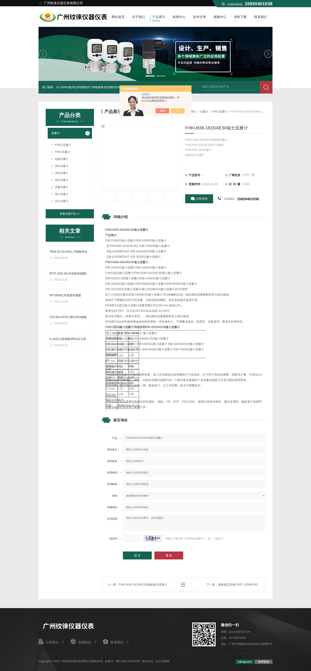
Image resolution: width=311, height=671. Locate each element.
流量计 (55, 133)
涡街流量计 (61, 165)
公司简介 (52, 642)
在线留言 (84, 642)
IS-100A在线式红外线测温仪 (73, 87)
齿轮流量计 (61, 179)
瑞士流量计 (61, 194)
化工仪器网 (162, 661)
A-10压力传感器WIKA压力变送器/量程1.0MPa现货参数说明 (87, 338)
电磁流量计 (61, 158)
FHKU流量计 (62, 151)
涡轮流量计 (61, 172)
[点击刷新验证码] (153, 538)
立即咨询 (202, 198)
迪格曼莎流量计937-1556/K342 (238, 584)
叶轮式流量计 (63, 144)
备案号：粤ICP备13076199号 (122, 661)
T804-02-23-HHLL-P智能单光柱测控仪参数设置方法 (82, 251)
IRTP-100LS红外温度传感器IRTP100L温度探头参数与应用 (87, 273)
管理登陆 (263, 661)
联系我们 (117, 642)
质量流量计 (61, 187)
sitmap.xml (244, 661)
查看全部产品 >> (70, 213)
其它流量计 (61, 201)
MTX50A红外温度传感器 (65, 295)
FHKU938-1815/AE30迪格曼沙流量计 (143, 584)
